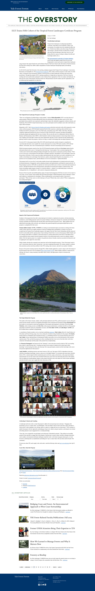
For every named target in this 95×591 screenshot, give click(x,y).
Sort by (43, 497)
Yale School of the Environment (17, 2)
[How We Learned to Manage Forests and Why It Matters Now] (24, 545)
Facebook (25, 484)
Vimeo (24, 472)
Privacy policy (56, 578)
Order (53, 497)
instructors (51, 332)
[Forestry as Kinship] (24, 557)
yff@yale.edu (41, 582)
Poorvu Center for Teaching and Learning (41, 127)
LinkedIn (25, 487)
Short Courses (55, 8)
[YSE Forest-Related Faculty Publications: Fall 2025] (24, 520)
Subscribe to (74, 2)
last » (59, 567)
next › (55, 567)
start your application (64, 443)
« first (21, 567)
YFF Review (71, 8)
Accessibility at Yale (57, 576)
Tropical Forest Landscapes (42, 71)
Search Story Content (23, 497)
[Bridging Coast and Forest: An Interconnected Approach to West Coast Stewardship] (24, 508)
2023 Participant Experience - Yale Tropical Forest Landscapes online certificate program (39, 470)
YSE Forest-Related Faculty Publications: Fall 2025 (51, 517)
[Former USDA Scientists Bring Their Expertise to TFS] (24, 532)
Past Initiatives (80, 8)
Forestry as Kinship (38, 555)
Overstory (47, 19)
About (40, 8)
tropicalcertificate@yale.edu (34, 478)
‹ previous (27, 567)
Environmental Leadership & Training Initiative (61, 58)
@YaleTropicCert (31, 485)
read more (68, 512)
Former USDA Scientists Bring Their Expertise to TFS (52, 528)
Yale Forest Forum (19, 8)
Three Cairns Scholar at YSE (47, 250)
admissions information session (31, 475)
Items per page (60, 497)
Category (32, 497)
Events (46, 8)
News (63, 8)
